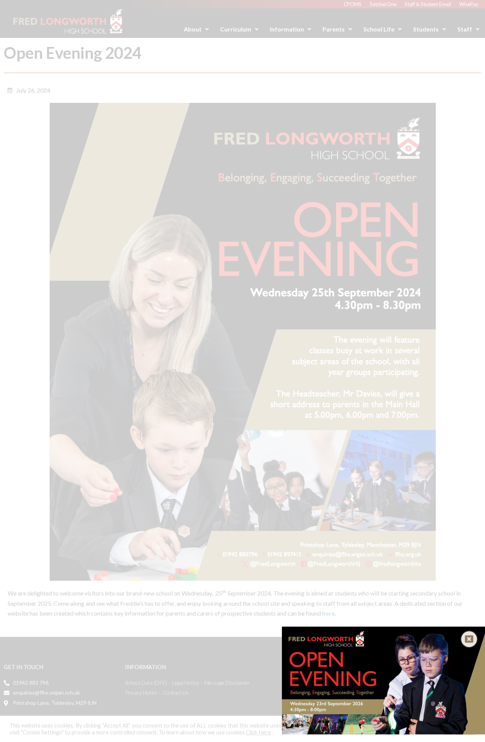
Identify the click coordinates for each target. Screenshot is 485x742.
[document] (242, 371)
